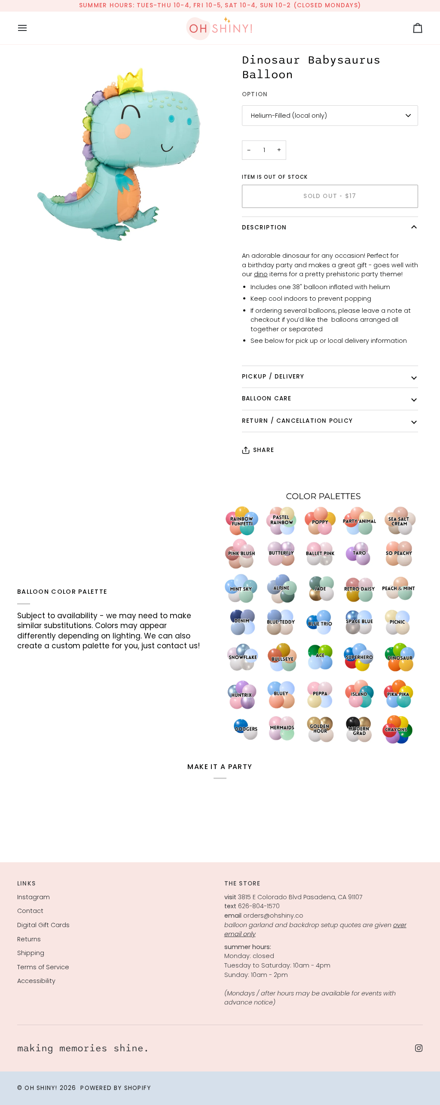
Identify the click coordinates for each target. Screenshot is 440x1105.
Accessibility (36, 981)
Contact (30, 911)
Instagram (33, 897)
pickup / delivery (273, 376)
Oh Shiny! (40, 1088)
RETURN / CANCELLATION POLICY (297, 421)
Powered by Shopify (115, 1088)
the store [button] (242, 883)
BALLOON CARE (267, 398)
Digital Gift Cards (43, 925)
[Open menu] (30, 28)
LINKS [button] (26, 883)
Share (263, 450)
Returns (29, 939)
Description (264, 227)
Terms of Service (43, 967)
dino (261, 274)
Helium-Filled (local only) (289, 115)
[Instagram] (419, 1048)
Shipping (30, 953)
